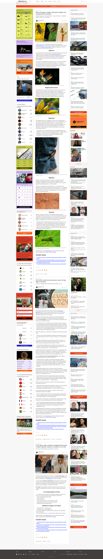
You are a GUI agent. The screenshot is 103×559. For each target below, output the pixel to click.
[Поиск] (86, 1)
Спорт (79, 554)
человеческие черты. (40, 45)
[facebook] (16, 554)
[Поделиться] (64, 21)
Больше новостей (78, 112)
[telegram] (23, 554)
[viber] (25, 554)
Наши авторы (33, 554)
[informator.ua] (22, 1)
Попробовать (24, 433)
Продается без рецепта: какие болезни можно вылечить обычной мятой (51, 263)
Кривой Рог (82, 554)
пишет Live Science (56, 54)
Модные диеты (53, 6)
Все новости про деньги (24, 168)
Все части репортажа (24, 259)
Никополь (85, 554)
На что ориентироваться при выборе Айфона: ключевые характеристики (51, 260)
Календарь (50, 1)
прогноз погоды (58, 439)
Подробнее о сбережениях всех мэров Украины (24, 233)
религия (48, 541)
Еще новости (78, 310)
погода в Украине (39, 439)
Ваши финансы (75, 554)
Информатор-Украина (69, 554)
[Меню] (29, 1)
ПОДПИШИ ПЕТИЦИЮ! (24, 72)
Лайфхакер (37, 1)
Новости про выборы (24, 345)
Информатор (49, 478)
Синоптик (53, 439)
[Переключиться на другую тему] (84, 1)
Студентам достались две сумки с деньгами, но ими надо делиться (50, 429)
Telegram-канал (48, 250)
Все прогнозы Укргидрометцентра (24, 100)
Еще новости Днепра (78, 527)
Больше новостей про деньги (78, 397)
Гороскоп (59, 1)
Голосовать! (24, 318)
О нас (29, 554)
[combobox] (29, 97)
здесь (55, 252)
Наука (46, 1)
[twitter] (21, 554)
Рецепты (54, 1)
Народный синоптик (46, 439)
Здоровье (42, 1)
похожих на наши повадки (46, 46)
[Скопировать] (66, 21)
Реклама (38, 554)
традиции (44, 541)
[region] (24, 99)
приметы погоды (38, 541)
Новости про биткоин (24, 370)
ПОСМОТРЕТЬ (78, 126)
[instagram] (18, 554)
